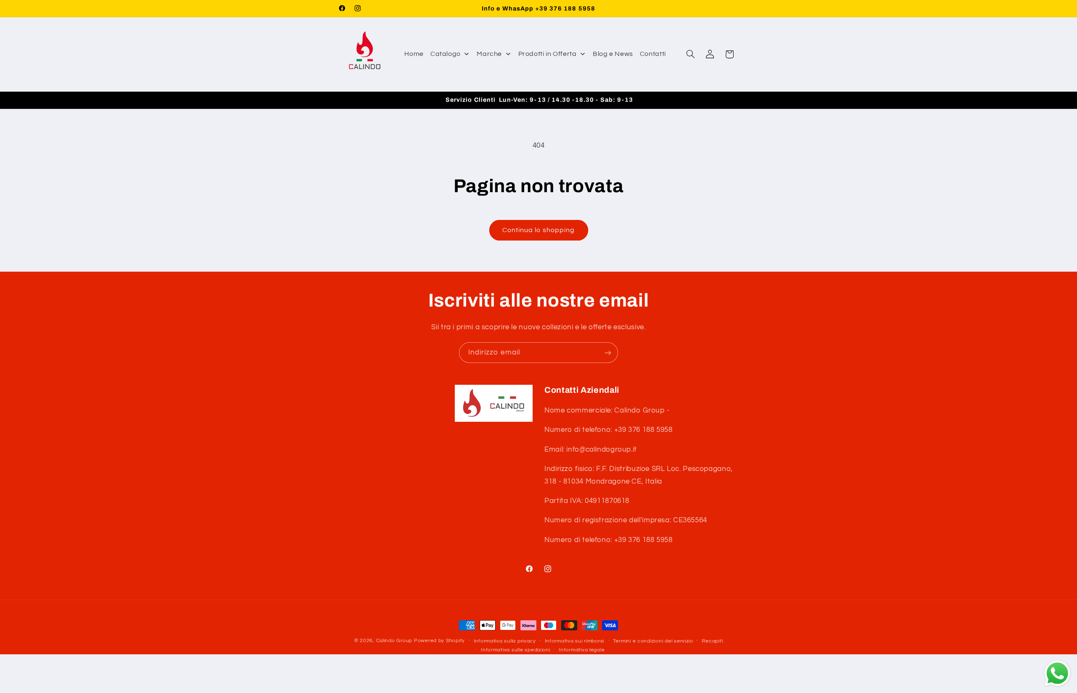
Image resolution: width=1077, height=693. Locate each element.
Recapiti (712, 641)
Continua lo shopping (538, 230)
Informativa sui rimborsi (575, 641)
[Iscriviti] (608, 352)
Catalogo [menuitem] (445, 53)
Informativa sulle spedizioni (515, 650)
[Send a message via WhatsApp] (1057, 673)
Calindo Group (394, 640)
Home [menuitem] (414, 53)
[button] (690, 54)
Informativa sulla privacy (505, 641)
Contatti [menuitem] (653, 53)
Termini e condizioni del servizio (653, 641)
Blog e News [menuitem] (613, 53)
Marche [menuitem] (489, 53)
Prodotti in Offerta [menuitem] (547, 53)
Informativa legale (582, 650)
